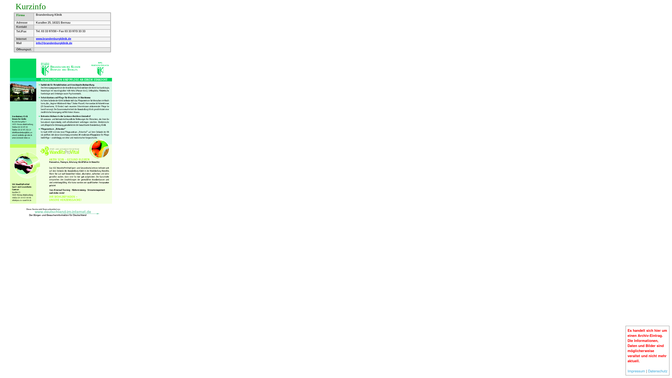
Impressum (636, 370)
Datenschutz (657, 370)
